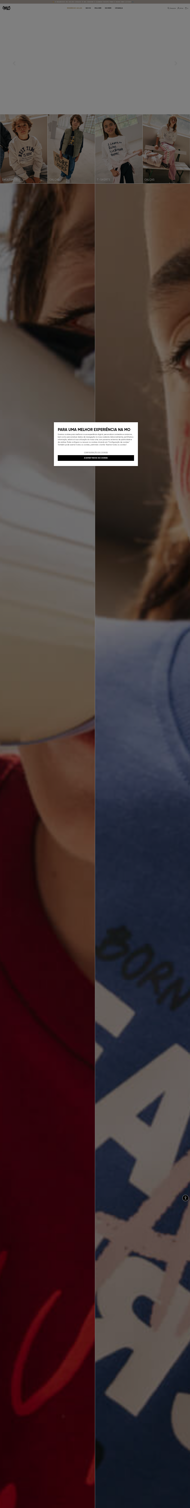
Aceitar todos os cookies (96, 458)
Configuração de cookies (96, 452)
